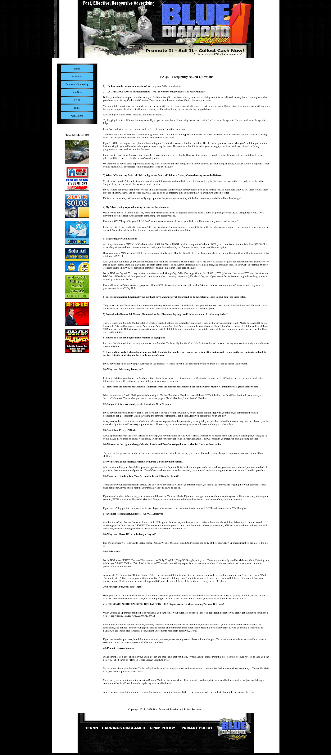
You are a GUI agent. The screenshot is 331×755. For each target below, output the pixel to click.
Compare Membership (77, 84)
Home (77, 68)
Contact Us (77, 115)
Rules (77, 107)
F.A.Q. (77, 100)
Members (77, 76)
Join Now (77, 92)
